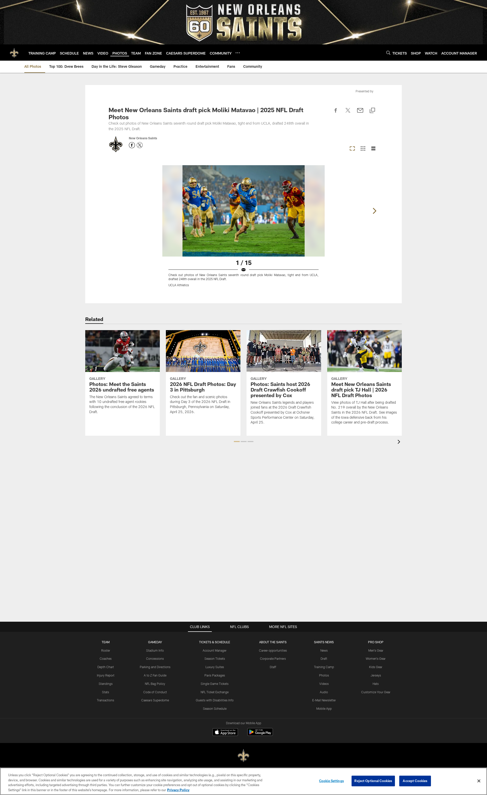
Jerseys (376, 675)
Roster (105, 650)
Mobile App (324, 708)
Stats (105, 692)
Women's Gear (376, 658)
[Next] (374, 211)
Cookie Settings (331, 781)
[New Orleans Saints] (243, 756)
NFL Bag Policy (155, 683)
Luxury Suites (214, 667)
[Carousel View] (352, 149)
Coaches (106, 658)
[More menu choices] (238, 53)
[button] (236, 441)
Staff (273, 667)
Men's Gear (375, 650)
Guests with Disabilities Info (215, 700)
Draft (324, 658)
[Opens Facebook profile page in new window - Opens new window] (132, 145)
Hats (376, 683)
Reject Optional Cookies (373, 781)
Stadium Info (155, 650)
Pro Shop (376, 642)
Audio (324, 692)
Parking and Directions (155, 667)
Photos (324, 675)
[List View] (373, 149)
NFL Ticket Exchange (215, 692)
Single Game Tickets (215, 683)
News (324, 650)
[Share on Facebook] (336, 113)
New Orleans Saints (143, 138)
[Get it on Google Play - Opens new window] (260, 734)
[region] (243, 781)
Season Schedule (215, 708)
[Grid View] (362, 149)
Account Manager (215, 650)
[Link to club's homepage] (14, 52)
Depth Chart (105, 667)
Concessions (155, 658)
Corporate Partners (273, 658)
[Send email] (360, 113)
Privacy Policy (178, 790)
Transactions (105, 700)
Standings (106, 683)
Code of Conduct (155, 692)
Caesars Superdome (155, 700)
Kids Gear (375, 667)
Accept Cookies (415, 781)
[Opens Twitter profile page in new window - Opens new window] (140, 145)
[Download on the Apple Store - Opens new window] (225, 732)
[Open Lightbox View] (243, 229)
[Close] (478, 780)
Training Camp (324, 667)
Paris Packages (214, 675)
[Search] (388, 52)
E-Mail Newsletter (324, 700)
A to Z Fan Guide (155, 675)
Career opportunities (273, 650)
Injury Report (105, 675)
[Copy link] (372, 110)
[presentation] (400, 442)
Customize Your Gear (375, 692)
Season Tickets (214, 658)
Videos (324, 683)
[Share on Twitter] (348, 113)
